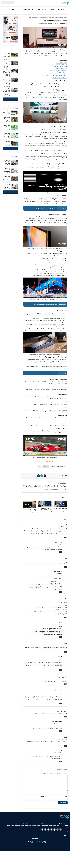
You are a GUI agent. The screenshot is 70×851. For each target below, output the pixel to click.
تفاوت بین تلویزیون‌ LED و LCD (59, 77)
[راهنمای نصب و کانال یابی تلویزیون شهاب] (60, 504)
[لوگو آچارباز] (65, 3)
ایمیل (66, 796)
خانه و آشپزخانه (52, 9)
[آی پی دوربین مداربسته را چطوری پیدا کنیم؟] (14, 162)
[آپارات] (57, 829)
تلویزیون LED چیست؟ (61, 63)
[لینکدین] (45, 829)
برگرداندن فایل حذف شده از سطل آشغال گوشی (7, 127)
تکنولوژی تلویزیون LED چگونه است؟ (58, 64)
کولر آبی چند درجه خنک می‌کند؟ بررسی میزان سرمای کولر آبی (6, 64)
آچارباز (18, 848)
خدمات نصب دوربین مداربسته (65, 831)
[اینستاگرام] (42, 829)
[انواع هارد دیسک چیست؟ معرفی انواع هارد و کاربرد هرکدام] (14, 55)
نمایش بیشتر (11, 99)
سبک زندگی (19, 9)
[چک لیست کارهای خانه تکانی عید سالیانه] (14, 186)
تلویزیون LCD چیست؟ (61, 68)
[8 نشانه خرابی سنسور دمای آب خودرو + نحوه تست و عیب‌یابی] (14, 119)
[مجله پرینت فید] (41, 842)
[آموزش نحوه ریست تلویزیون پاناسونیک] (29, 504)
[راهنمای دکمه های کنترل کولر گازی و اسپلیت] (14, 112)
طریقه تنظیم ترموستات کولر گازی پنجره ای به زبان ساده (6, 135)
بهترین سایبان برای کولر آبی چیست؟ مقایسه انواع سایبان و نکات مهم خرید (6, 91)
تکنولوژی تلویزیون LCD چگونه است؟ (58, 70)
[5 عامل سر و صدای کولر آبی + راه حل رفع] (14, 143)
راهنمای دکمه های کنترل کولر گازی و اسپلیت (6, 112)
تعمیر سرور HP (65, 827)
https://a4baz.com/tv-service (56, 758)
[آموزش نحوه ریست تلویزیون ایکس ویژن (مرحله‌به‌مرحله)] (45, 504)
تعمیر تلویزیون (36, 587)
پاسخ (66, 537)
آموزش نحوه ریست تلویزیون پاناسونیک (30, 510)
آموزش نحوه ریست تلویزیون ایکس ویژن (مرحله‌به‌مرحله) (46, 509)
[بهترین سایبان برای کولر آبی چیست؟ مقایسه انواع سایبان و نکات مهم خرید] (14, 90)
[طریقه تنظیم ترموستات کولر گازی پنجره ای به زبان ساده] (14, 135)
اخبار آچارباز (13, 9)
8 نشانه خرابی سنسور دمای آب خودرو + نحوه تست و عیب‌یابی (6, 119)
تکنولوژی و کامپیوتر (61, 9)
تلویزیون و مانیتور (48, 17)
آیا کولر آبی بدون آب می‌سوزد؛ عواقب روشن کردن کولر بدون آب (6, 82)
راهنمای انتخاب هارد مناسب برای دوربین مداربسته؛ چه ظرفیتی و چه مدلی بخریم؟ (6, 72)
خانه (67, 9)
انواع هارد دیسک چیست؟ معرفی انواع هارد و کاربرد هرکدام (6, 56)
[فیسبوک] (54, 829)
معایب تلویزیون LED (61, 74)
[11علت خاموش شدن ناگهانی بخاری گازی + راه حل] (14, 178)
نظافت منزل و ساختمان (26, 9)
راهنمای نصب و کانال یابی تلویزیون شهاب (60, 509)
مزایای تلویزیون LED (61, 72)
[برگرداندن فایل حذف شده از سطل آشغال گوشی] (14, 127)
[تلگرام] (48, 829)
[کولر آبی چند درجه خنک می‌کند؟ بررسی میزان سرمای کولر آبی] (14, 63)
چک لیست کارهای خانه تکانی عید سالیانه (6, 186)
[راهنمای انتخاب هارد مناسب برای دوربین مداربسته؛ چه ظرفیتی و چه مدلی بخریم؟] (14, 71)
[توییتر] (51, 829)
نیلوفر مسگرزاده (62, 483)
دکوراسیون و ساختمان (41, 9)
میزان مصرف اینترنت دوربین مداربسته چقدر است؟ (7, 170)
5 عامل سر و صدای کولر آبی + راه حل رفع (6, 143)
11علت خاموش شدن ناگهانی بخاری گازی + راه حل (6, 179)
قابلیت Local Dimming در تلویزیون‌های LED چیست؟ (54, 76)
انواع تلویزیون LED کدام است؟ (59, 66)
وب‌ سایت (42, 796)
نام (67, 790)
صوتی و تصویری (54, 17)
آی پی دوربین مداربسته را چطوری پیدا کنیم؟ (7, 162)
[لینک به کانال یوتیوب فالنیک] (60, 829)
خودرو (33, 9)
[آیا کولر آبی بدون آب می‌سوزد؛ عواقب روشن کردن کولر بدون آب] (14, 80)
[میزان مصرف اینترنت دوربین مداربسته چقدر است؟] (14, 170)
